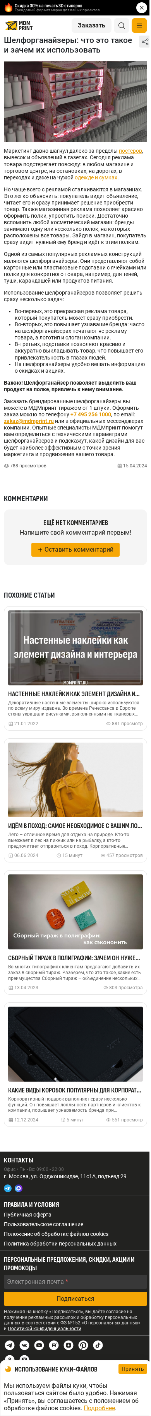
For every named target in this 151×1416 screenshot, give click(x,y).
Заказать (91, 25)
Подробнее (99, 1408)
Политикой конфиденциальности (44, 1328)
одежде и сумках (96, 177)
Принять (133, 1369)
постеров (130, 151)
